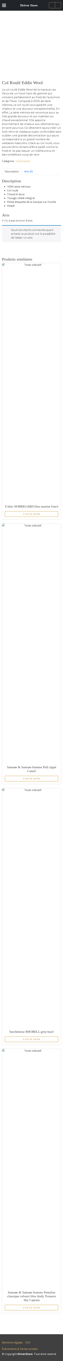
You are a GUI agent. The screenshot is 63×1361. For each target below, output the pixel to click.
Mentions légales (12, 1342)
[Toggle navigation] (6, 5)
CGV (27, 1342)
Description (12, 171)
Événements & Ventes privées (20, 1349)
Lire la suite (31, 513)
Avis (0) (28, 171)
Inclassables (23, 161)
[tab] (11, 171)
